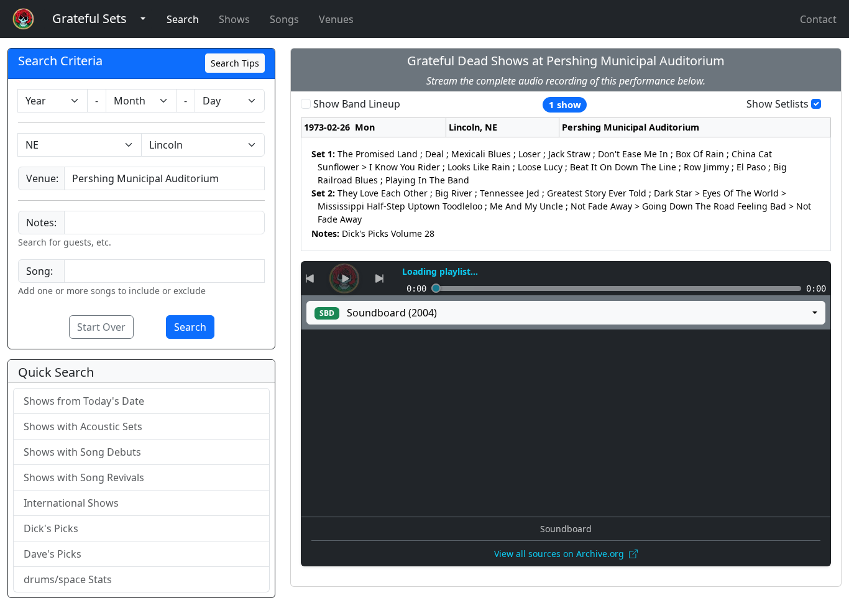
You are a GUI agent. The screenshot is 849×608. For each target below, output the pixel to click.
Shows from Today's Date (84, 401)
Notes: (41, 222)
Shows (234, 19)
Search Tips (235, 63)
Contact (818, 19)
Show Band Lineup (356, 104)
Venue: (42, 178)
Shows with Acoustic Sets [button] (83, 426)
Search (183, 19)
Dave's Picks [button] (52, 554)
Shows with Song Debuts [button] (82, 452)
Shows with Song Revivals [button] (84, 477)
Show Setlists (777, 104)
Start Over (101, 327)
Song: (39, 271)
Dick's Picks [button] (51, 528)
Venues (336, 19)
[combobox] (164, 178)
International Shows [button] (71, 503)
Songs (284, 19)
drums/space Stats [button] (68, 579)
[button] (89, 19)
